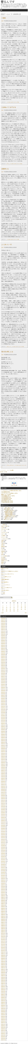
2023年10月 (3, 671)
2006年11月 (3, 953)
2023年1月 (3, 685)
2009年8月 (3, 902)
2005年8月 (3, 974)
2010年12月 (3, 878)
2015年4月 (3, 797)
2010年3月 (3, 891)
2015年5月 (3, 795)
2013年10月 (3, 825)
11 (21, 606)
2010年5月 (3, 887)
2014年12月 (3, 803)
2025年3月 (3, 645)
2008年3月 (3, 928)
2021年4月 (3, 718)
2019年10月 (3, 747)
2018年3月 (3, 776)
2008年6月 (3, 924)
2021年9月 (3, 710)
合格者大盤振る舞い (5, 579)
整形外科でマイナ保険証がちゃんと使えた (9, 571)
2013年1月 (3, 839)
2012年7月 (3, 848)
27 (2, 610)
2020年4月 (3, 737)
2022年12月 (3, 687)
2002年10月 (3, 1027)
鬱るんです (8, 1)
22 (10, 609)
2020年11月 (3, 726)
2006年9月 (3, 956)
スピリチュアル (4, 532)
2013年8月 (3, 828)
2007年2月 (3, 949)
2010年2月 (3, 892)
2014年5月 (3, 814)
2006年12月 (3, 952)
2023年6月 (3, 678)
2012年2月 (3, 856)
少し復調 (3, 593)
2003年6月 (3, 1014)
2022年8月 (3, 693)
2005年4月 (3, 980)
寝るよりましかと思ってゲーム (7, 573)
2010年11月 (3, 880)
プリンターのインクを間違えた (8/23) (9, 493)
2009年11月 (3, 897)
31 (17, 610)
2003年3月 (3, 1019)
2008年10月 (3, 917)
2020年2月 (3, 740)
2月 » (26, 612)
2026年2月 (3, 627)
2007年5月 (3, 944)
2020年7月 (3, 732)
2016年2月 (3, 782)
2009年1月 (3, 913)
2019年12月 (3, 743)
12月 (2, 471)
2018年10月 (3, 765)
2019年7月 (3, 751)
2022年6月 (3, 696)
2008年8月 (3, 920)
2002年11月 (3, 1025)
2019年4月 (3, 756)
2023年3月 (3, 682)
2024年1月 (3, 667)
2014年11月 (3, 804)
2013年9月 (3, 826)
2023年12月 (3, 668)
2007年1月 (3, 950)
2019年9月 (3, 748)
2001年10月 (3, 1035)
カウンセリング (4, 529)
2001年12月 (3, 1032)
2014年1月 (3, 820)
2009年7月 (3, 903)
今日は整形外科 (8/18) (6, 499)
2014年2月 (3, 819)
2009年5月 (3, 906)
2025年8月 (3, 637)
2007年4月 (3, 945)
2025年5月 (3, 642)
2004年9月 (3, 991)
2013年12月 (3, 822)
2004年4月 (3, 999)
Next (11, 470)
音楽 (2, 563)
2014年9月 (3, 808)
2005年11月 (3, 969)
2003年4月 (3, 1017)
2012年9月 (3, 845)
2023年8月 (3, 674)
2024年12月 (3, 649)
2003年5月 (3, 1016)
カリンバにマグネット (5, 584)
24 (17, 609)
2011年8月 (3, 866)
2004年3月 (3, 1000)
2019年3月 (3, 757)
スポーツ (3, 534)
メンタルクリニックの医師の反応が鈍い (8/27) (11, 490)
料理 (2, 554)
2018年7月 (3, 770)
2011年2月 (3, 875)
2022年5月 (3, 698)
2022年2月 (3, 703)
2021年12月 (3, 706)
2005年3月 (3, 981)
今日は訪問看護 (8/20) (6, 497)
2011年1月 (3, 877)
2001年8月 (3, 1038)
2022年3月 (3, 701)
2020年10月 (3, 728)
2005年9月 (3, 972)
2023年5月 (3, 679)
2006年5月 (3, 963)
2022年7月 (3, 695)
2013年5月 (3, 833)
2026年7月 (3, 620)
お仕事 (2, 527)
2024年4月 (3, 662)
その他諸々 (3, 535)
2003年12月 (3, 1005)
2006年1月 (3, 966)
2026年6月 (3, 621)
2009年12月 (3, 895)
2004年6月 (3, 996)
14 (6, 607)
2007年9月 (3, 938)
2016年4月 (3, 781)
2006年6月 (3, 961)
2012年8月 (3, 847)
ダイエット (9, 346)
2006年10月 (3, 955)
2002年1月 (3, 1030)
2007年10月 (3, 936)
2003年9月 (3, 1010)
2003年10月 (3, 1008)
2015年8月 (3, 790)
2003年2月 (3, 1021)
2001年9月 (3, 1036)
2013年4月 (3, 834)
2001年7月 (3, 1039)
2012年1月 (3, 858)
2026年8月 (3, 618)
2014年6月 (3, 812)
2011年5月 (3, 870)
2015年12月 (3, 786)
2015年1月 (3, 801)
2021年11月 (3, 707)
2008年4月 (3, 927)
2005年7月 (3, 975)
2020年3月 (3, 739)
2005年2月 (3, 983)
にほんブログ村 (14, 485)
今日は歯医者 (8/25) (5, 491)
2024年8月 (3, 656)
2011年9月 (3, 864)
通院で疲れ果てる (4, 582)
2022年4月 (3, 700)
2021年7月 (3, 714)
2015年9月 (3, 789)
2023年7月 (3, 676)
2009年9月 (3, 900)
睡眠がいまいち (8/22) (6, 494)
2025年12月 (3, 631)
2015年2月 (3, 800)
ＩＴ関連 (3, 524)
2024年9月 (3, 654)
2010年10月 (3, 881)
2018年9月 (3, 767)
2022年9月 (3, 692)
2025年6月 (3, 640)
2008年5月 (3, 925)
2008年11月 (3, 916)
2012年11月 (3, 842)
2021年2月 (3, 721)
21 (6, 609)
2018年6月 (3, 772)
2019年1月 (3, 761)
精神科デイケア (4, 560)
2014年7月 (3, 811)
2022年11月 (3, 689)
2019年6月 (3, 753)
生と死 (2, 557)
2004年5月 (3, 997)
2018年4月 (3, 775)
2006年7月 (3, 959)
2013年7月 (3, 829)
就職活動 (3, 551)
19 (25, 607)
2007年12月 (3, 933)
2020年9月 (3, 729)
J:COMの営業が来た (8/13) (7, 502)
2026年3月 (3, 626)
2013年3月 (3, 836)
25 (21, 609)
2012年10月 (3, 844)
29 (10, 610)
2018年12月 (3, 762)
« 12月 (2, 612)
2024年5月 (3, 660)
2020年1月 (3, 742)
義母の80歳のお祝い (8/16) (7, 501)
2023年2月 (3, 684)
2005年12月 (3, 967)
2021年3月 (3, 720)
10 (17, 606)
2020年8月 (3, 731)
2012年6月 (3, 850)
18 (21, 607)
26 (25, 609)
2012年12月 (3, 840)
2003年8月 (3, 1011)
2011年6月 (3, 869)
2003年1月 (14, 600)
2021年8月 (3, 712)
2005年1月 (3, 985)
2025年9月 (3, 635)
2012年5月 (3, 851)
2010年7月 (3, 884)
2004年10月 (3, 989)
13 (2, 607)
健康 (2, 541)
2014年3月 (3, 817)
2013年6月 (3, 831)
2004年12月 (3, 986)
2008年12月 (3, 914)
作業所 (2, 540)
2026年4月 (3, 624)
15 (10, 607)
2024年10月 (3, 653)
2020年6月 (3, 734)
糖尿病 (2, 562)
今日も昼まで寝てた (5, 590)
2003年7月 (3, 1013)
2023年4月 (3, 681)
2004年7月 (3, 994)
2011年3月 (3, 873)
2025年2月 (3, 646)
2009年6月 (3, 905)
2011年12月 (3, 859)
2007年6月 (3, 942)
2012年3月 (3, 855)
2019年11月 (3, 745)
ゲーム (8, 163)
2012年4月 (3, 853)
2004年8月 (3, 992)
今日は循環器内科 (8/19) (6, 498)
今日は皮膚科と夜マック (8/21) (8, 495)
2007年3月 (3, 947)
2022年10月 (3, 690)
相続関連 (3, 559)
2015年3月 (3, 798)
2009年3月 (3, 909)
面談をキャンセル (4, 568)
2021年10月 (3, 709)
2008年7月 (3, 922)
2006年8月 (3, 958)
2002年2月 (3, 1028)
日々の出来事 (4, 555)
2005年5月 (3, 978)
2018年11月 (3, 764)
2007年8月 (3, 939)
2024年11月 (3, 651)
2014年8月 (3, 809)
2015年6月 (3, 793)
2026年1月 (3, 629)
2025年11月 (3, 632)
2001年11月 (3, 1033)
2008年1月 (3, 931)
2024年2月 (3, 665)
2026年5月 (3, 623)
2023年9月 (3, 673)
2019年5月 (3, 754)
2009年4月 (3, 908)
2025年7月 (3, 638)
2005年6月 (3, 977)
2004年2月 (3, 1002)
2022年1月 (3, 704)
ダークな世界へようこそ (6, 576)
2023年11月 (3, 670)
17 (17, 607)
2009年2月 (3, 911)
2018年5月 (3, 773)
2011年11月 (3, 861)
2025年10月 (3, 634)
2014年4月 (3, 815)
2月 (5, 471)
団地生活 (3, 546)
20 (2, 609)
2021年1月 (3, 723)
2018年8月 (3, 768)
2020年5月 (3, 736)
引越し (2, 552)
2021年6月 (3, 715)
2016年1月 (3, 784)
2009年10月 (3, 898)
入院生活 (3, 543)
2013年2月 (3, 837)
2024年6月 (3, 659)
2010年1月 (3, 894)
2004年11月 (3, 988)
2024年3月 (3, 663)
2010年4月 (3, 889)
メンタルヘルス (10, 102)
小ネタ (2, 549)
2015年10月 (3, 787)
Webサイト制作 (4, 526)
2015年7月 (3, 792)
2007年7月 (3, 941)
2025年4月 (3, 643)
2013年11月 (3, 823)
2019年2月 (3, 759)
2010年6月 (3, 886)
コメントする (16, 102)
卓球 (2, 544)
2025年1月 (3, 648)
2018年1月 (3, 779)
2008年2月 (3, 930)
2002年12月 (3, 1024)
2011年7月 (3, 867)
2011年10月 (3, 862)
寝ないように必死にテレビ (6, 587)
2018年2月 (3, 778)
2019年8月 (3, 750)
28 (6, 610)
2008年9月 (3, 919)
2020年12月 (3, 725)
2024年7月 (3, 657)
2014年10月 (3, 806)
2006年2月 (3, 964)
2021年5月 (3, 717)
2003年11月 (3, 1006)
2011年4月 (3, 872)
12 (25, 606)
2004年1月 (3, 1003)
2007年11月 (3, 934)
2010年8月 (3, 883)
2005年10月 (3, 970)
